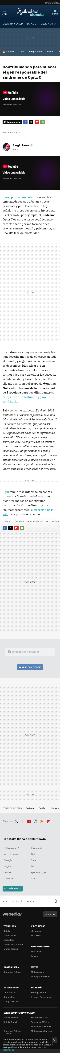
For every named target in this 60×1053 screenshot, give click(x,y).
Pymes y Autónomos (41, 996)
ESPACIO (31, 23)
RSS (41, 820)
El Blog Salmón (38, 992)
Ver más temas (12, 888)
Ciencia (10, 51)
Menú (4, 14)
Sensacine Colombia (41, 1026)
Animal (50, 51)
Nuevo (55, 14)
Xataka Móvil (10, 935)
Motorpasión (37, 971)
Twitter (31, 122)
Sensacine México (40, 1022)
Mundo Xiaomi (11, 948)
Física (34, 854)
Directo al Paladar (12, 971)
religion (8, 866)
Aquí (6, 492)
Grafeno (30, 808)
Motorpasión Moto (40, 976)
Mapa (21, 51)
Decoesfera (9, 996)
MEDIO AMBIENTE (49, 23)
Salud (34, 860)
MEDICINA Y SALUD (13, 23)
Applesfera (9, 939)
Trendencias (10, 992)
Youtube (29, 820)
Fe (32, 866)
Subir (48, 914)
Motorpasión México (41, 1030)
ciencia (7, 872)
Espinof (34, 955)
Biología (8, 860)
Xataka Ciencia (30, 12)
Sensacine (36, 951)
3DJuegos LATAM (39, 1017)
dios (33, 878)
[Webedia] (52, 2)
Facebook (25, 122)
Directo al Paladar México (12, 1032)
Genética (19, 521)
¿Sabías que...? (11, 848)
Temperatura (35, 51)
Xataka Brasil (10, 1022)
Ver (31, 667)
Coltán (42, 808)
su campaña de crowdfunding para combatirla (29, 397)
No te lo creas (11, 854)
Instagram (35, 820)
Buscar (56, 901)
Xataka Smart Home (14, 944)
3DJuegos (36, 930)
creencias (9, 878)
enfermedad (36, 521)
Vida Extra (36, 935)
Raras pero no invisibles (19, 197)
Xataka (7, 930)
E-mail (42, 122)
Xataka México (11, 1017)
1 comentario (13, 122)
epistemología (38, 872)
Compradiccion (11, 1001)
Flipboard (37, 122)
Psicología (36, 848)
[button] (22, 145)
